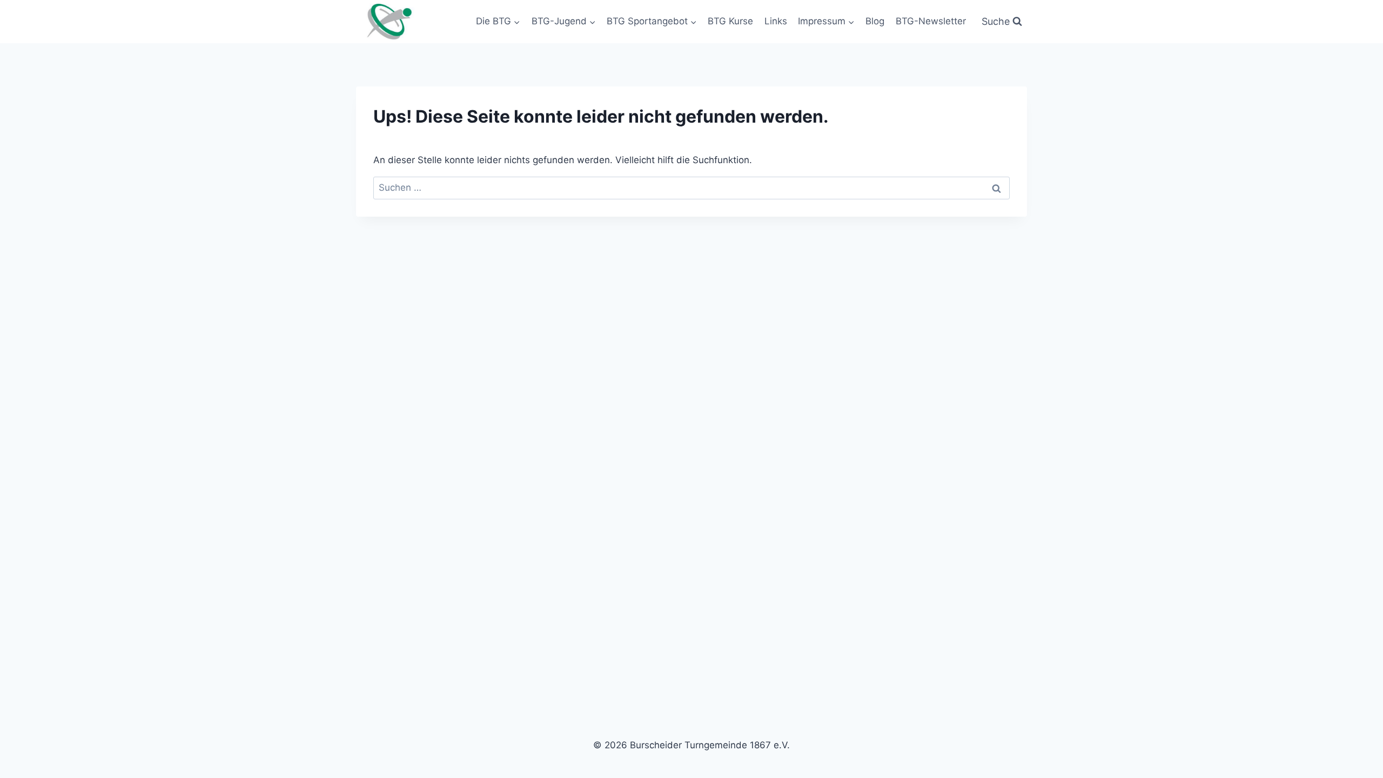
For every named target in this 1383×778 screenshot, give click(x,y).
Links (775, 21)
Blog (874, 21)
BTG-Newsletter (931, 21)
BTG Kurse (730, 21)
